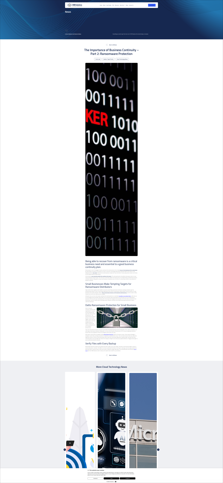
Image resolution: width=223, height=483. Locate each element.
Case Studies (108, 5)
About (104, 5)
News (127, 5)
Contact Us (131, 5)
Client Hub (122, 5)
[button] (65, 449)
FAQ (113, 5)
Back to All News (113, 45)
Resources (117, 5)
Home (101, 5)
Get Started (151, 5)
